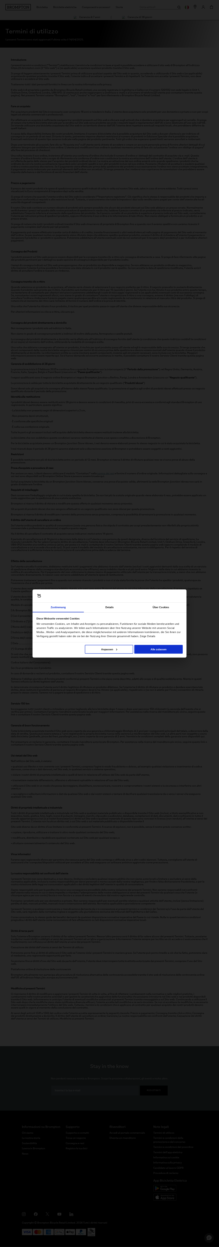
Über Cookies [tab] (161, 607)
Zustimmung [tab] (58, 607)
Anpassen (107, 649)
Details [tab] (109, 607)
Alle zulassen (158, 649)
